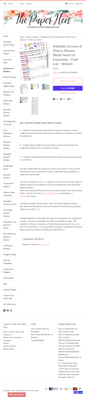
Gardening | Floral (8, 167)
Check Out (79, 3)
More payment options (68, 93)
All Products (8, 278)
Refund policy (8, 349)
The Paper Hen (20, 391)
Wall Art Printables (7, 262)
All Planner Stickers (8, 247)
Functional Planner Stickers (7, 213)
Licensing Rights (37, 340)
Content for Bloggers (8, 270)
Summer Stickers (7, 176)
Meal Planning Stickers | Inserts (9, 236)
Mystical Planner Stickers (7, 145)
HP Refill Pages (9, 77)
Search (6, 343)
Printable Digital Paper (9, 84)
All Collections (9, 304)
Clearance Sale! (7, 61)
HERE (37, 209)
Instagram (7, 340)
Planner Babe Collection (9, 194)
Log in (22, 3)
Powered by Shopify (32, 391)
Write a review (44, 244)
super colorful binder (50, 193)
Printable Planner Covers (9, 202)
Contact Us (7, 334)
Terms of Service (9, 346)
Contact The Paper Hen (8, 297)
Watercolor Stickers (8, 102)
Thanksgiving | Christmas (9, 123)
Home (5, 36)
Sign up (28, 3)
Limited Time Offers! (9, 52)
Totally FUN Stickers (8, 185)
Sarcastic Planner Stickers (7, 112)
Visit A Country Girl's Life (13, 332)
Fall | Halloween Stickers (7, 133)
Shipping (56, 72)
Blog (5, 283)
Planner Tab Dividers (8, 93)
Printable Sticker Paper (9, 43)
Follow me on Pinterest (12, 337)
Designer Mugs (9, 254)
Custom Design (9, 289)
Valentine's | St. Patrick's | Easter (9, 225)
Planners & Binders (8, 70)
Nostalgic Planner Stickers (7, 157)
